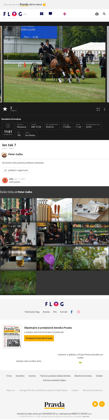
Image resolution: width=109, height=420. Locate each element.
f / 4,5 (78, 126)
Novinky (46, 311)
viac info (86, 416)
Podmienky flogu (32, 311)
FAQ (55, 311)
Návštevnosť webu (83, 375)
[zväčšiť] (98, 109)
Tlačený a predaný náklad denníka (55, 375)
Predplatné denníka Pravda (39, 338)
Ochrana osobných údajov (54, 380)
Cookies (75, 390)
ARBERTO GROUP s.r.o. (81, 413)
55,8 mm (52, 126)
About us (11, 390)
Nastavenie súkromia (92, 390)
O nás (9, 375)
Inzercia (32, 375)
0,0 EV (93, 126)
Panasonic (21, 126)
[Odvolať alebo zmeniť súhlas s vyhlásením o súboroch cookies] (95, 404)
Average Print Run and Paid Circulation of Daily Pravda (43, 390)
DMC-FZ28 (36, 126)
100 (18, 134)
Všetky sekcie (35, 4)
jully (11, 178)
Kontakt (64, 311)
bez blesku (30, 134)
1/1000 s (67, 126)
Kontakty (20, 375)
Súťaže (99, 375)
